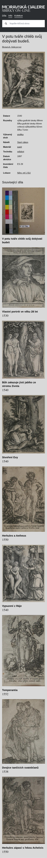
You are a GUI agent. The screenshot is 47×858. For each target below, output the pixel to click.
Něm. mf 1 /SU (24, 173)
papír (19, 147)
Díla (4, 15)
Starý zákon (22, 142)
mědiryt (20, 152)
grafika (20, 134)
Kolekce (18, 15)
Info (10, 15)
